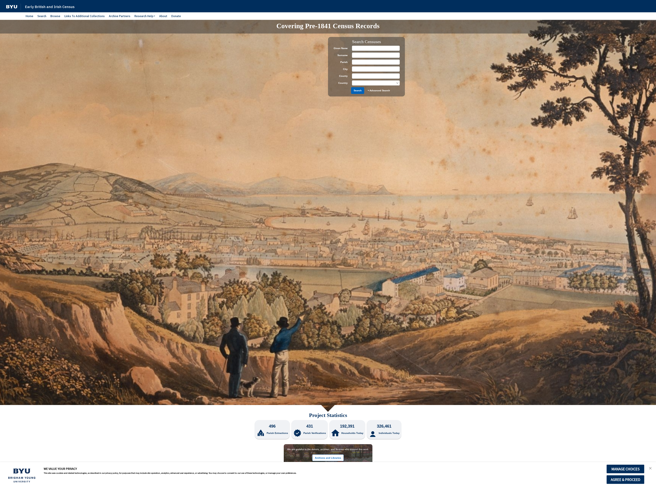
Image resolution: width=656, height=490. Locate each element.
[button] (11, 6)
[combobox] (374, 83)
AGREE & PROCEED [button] (625, 479)
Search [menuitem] (41, 16)
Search (358, 90)
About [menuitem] (163, 16)
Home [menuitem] (29, 16)
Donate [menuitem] (176, 16)
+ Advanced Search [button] (379, 90)
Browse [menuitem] (55, 16)
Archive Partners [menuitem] (119, 16)
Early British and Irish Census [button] (49, 6)
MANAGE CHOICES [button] (625, 469)
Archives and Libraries (328, 457)
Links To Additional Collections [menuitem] (84, 16)
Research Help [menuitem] (143, 16)
